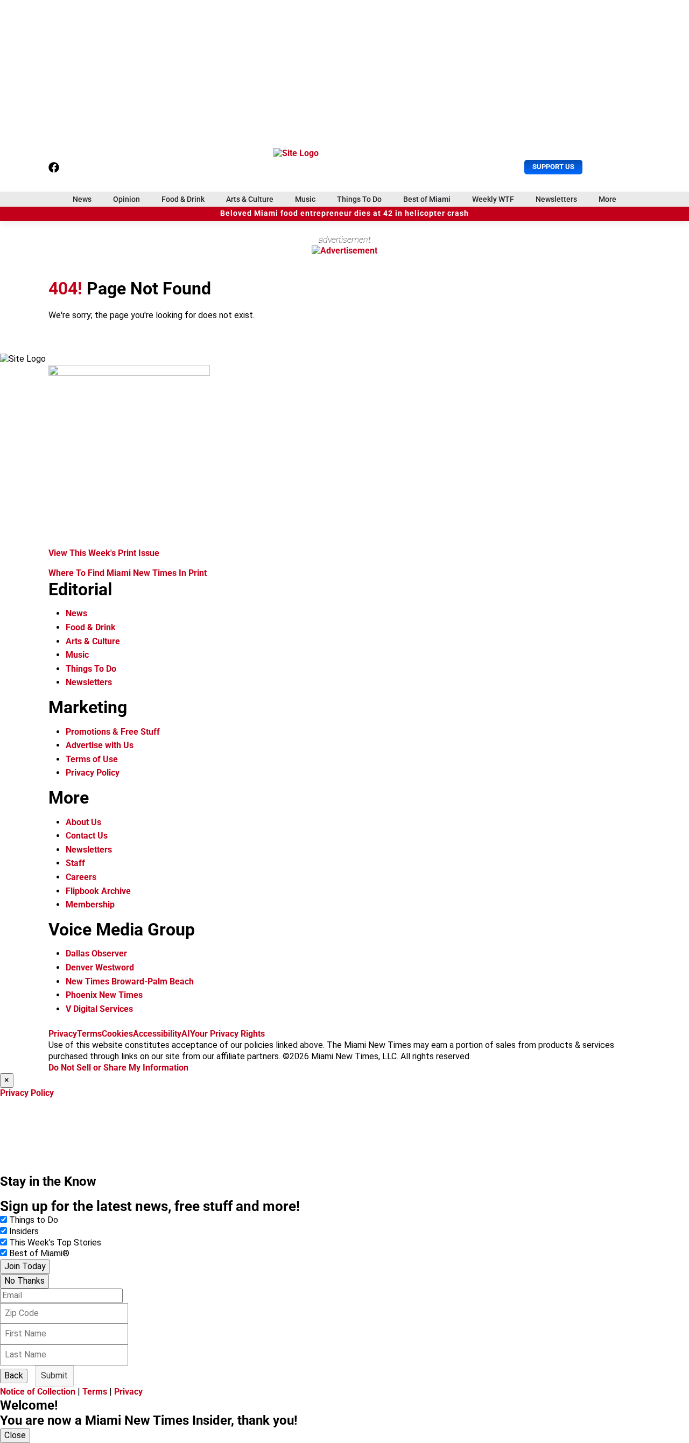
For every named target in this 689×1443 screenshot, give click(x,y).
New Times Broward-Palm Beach (130, 981)
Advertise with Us (99, 745)
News (82, 199)
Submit (54, 1375)
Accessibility (157, 1034)
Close (15, 1435)
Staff (75, 863)
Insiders (24, 1231)
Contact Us (87, 835)
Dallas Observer (96, 953)
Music (305, 199)
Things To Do (359, 199)
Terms (89, 1034)
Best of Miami (427, 199)
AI (185, 1034)
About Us (83, 822)
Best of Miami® (39, 1253)
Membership (90, 904)
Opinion (126, 199)
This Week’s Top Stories (55, 1242)
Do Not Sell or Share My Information (118, 1067)
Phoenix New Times (104, 995)
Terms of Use (92, 759)
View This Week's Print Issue (103, 553)
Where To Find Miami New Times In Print (127, 573)
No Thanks (24, 1281)
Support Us (553, 167)
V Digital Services (99, 1009)
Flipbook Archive (98, 891)
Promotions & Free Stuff (113, 732)
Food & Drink (183, 199)
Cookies (117, 1034)
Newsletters (556, 199)
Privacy (62, 1034)
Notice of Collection (37, 1391)
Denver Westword (100, 967)
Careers (81, 877)
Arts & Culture (249, 199)
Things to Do (33, 1220)
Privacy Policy (92, 773)
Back (13, 1375)
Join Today (25, 1266)
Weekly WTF (493, 199)
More (607, 199)
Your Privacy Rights (227, 1034)
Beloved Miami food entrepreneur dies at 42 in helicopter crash (344, 213)
